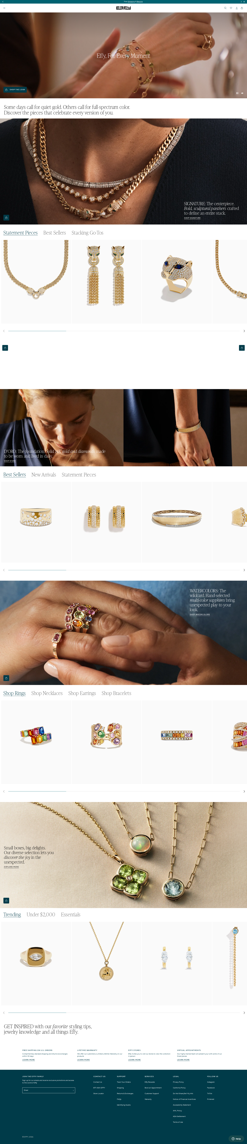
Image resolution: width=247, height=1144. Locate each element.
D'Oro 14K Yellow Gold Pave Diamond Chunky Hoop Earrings (103, 560)
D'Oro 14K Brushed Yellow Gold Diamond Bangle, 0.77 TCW (172, 560)
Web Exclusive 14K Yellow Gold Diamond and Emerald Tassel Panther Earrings (102, 322)
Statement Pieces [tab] (20, 233)
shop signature (192, 218)
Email (26, 1090)
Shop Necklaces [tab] (47, 693)
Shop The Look (17, 90)
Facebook (211, 1088)
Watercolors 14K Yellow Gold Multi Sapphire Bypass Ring (30, 780)
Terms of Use (178, 1122)
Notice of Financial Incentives (184, 1099)
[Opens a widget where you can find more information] (236, 1139)
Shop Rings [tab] (14, 693)
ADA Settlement (179, 1116)
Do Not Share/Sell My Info (183, 1093)
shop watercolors (200, 614)
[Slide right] (244, 331)
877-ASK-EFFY (99, 1088)
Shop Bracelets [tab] (116, 693)
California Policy (179, 1088)
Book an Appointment (153, 1088)
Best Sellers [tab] (54, 233)
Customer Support (152, 1093)
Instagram (211, 1082)
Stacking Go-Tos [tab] (88, 233)
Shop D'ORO (10, 461)
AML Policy (177, 1111)
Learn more (28, 1060)
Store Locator (98, 1093)
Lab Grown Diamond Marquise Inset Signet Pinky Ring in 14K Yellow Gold (35, 1003)
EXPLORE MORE (11, 867)
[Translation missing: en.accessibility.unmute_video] (242, 93)
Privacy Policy (178, 1082)
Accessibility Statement (182, 1105)
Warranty (148, 1099)
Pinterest (210, 1099)
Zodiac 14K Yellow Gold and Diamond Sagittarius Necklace (101, 1002)
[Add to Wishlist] (67, 248)
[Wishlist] (231, 8)
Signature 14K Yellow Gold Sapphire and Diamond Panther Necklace (35, 320)
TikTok (209, 1093)
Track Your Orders (124, 1082)
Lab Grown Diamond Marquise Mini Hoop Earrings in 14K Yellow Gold (174, 1003)
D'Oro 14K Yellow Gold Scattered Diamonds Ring (26, 560)
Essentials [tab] (70, 914)
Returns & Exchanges (125, 1093)
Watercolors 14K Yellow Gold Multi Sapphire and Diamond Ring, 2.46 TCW (106, 782)
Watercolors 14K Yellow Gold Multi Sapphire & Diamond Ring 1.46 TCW (175, 782)
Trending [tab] (12, 914)
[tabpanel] (124, 287)
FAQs (119, 1099)
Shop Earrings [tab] (82, 693)
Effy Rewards (150, 1082)
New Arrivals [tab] (44, 474)
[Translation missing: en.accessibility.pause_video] (237, 93)
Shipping (120, 1088)
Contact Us (97, 1082)
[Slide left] (4, 331)
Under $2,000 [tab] (41, 914)
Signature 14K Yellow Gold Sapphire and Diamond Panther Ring (174, 320)
